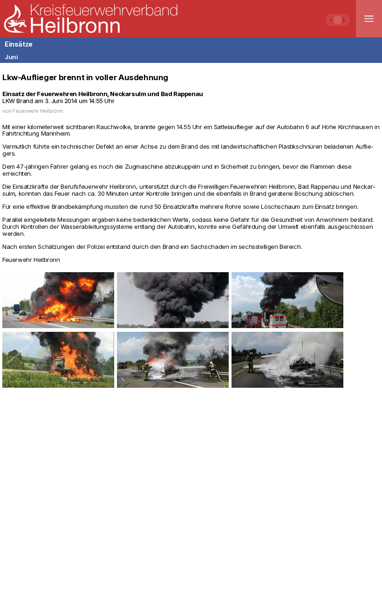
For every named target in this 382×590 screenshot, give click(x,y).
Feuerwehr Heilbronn (38, 111)
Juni (11, 57)
